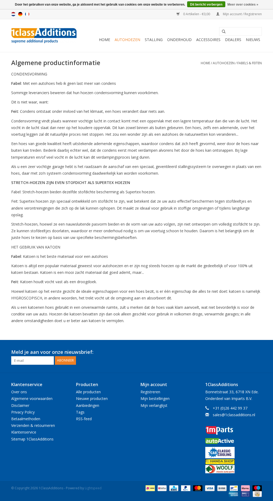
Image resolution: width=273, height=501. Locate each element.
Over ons (19, 391)
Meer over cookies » (242, 4)
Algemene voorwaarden (32, 398)
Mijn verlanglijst (153, 405)
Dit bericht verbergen (206, 4)
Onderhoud (179, 39)
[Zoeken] (221, 31)
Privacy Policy (23, 412)
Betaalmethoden (25, 418)
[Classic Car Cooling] (233, 452)
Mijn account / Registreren (242, 14)
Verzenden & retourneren (33, 425)
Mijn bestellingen (155, 398)
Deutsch (20, 14)
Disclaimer (20, 405)
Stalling (154, 39)
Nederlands (13, 14)
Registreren (150, 391)
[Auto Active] (233, 442)
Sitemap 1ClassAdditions (32, 439)
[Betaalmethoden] (149, 488)
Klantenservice (23, 432)
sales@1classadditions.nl (234, 414)
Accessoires (208, 39)
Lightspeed (93, 488)
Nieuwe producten (92, 398)
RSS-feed (84, 418)
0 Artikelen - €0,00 (196, 14)
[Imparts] (233, 432)
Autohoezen (127, 39)
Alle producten (88, 391)
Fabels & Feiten (249, 63)
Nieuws (253, 39)
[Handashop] (233, 461)
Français (27, 14)
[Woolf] (233, 469)
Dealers (233, 39)
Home (104, 39)
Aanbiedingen (87, 405)
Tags (80, 412)
